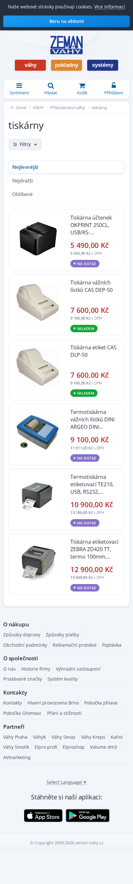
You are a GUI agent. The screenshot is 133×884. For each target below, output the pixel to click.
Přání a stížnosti (64, 713)
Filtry (25, 144)
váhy (30, 65)
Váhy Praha (15, 737)
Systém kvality (62, 679)
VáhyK (39, 737)
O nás (9, 669)
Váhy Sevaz (64, 737)
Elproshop (74, 747)
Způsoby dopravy (21, 635)
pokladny (66, 65)
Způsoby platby (62, 635)
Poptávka (111, 645)
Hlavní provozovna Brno (53, 703)
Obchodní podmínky (25, 645)
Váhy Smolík (16, 747)
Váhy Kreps (93, 737)
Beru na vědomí (66, 21)
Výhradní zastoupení (78, 669)
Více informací (109, 7)
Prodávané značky (22, 679)
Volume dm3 (103, 747)
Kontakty (12, 703)
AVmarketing (17, 757)
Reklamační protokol (75, 645)
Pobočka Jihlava (101, 703)
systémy (102, 65)
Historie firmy (35, 669)
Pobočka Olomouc (22, 713)
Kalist (117, 737)
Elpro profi (46, 747)
